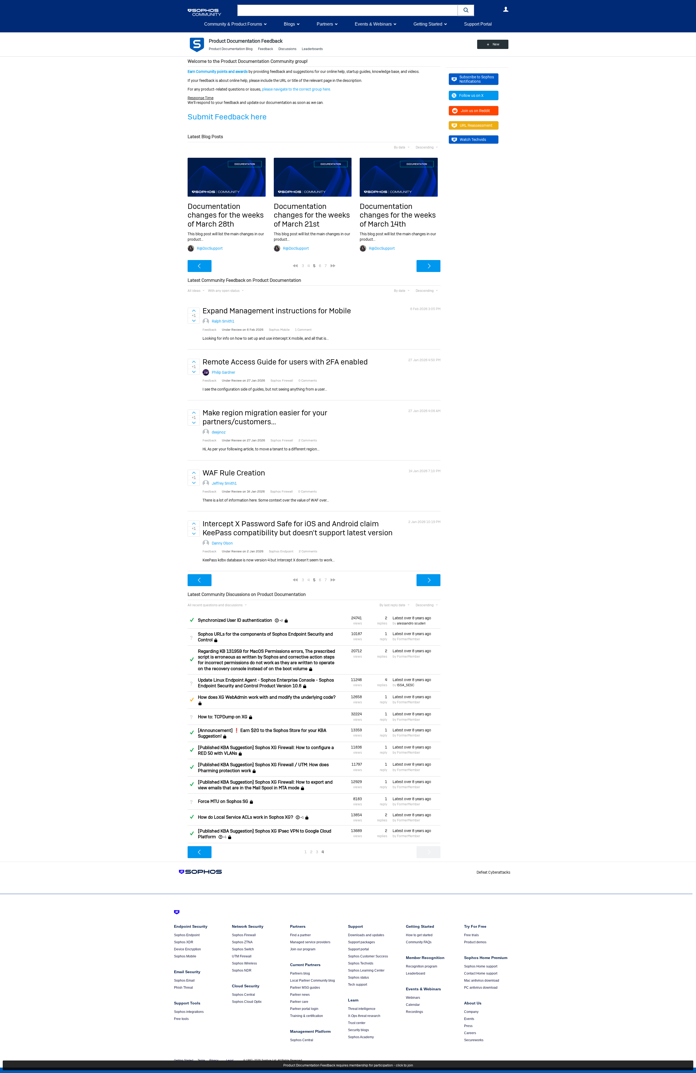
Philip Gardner (223, 372)
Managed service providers (310, 942)
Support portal (358, 949)
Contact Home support (480, 973)
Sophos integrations (189, 1012)
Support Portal (478, 24)
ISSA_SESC (405, 685)
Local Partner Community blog (312, 980)
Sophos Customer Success (368, 956)
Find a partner (300, 935)
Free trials (471, 935)
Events (469, 1019)
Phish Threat (183, 987)
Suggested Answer (192, 699)
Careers (470, 1033)
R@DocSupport (210, 248)
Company (471, 1012)
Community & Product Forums (233, 24)
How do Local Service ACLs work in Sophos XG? (245, 817)
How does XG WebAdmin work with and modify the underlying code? (266, 697)
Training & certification (306, 1016)
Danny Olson (222, 543)
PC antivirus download (481, 987)
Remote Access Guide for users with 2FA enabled (285, 362)
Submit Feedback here (227, 117)
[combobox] (348, 10)
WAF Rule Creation (234, 473)
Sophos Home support (480, 966)
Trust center (356, 1023)
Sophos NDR (241, 970)
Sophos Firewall (244, 935)
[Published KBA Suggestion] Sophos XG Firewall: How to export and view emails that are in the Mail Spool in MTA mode (265, 785)
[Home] (211, 12)
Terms (201, 1060)
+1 (302, 817)
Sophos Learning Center (366, 970)
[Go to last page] (333, 265)
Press (468, 1026)
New (496, 44)
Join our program (302, 949)
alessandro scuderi (411, 623)
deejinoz (219, 432)
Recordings (414, 1012)
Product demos (475, 942)
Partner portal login (304, 1009)
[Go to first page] (295, 265)
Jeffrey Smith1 (224, 483)
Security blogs (358, 1030)
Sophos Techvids (360, 963)
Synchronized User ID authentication (235, 620)
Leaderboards (312, 49)
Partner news (300, 995)
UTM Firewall (241, 956)
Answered (192, 620)
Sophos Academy (361, 1037)
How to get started (419, 935)
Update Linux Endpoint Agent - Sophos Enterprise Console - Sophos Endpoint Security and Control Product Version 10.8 (266, 683)
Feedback (265, 49)
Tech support (357, 985)
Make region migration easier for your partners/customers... (265, 417)
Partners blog (300, 973)
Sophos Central (243, 995)
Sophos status (358, 977)
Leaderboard (415, 973)
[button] (466, 10)
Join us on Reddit (475, 110)
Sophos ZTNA (242, 942)
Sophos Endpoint (187, 935)
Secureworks (473, 1040)
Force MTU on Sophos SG (223, 801)
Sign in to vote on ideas (194, 310)
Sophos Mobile (185, 956)
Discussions (287, 49)
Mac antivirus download (481, 980)
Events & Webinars (373, 24)
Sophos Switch (243, 949)
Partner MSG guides (305, 987)
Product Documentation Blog (231, 49)
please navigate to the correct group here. (296, 89)
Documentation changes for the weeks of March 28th (226, 215)
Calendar (413, 1005)
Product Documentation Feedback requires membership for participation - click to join (348, 1065)
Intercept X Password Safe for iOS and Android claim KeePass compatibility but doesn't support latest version (298, 528)
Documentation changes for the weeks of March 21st (312, 215)
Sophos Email (184, 980)
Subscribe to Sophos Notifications (476, 79)
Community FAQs (418, 942)
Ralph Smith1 (223, 321)
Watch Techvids (473, 139)
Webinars (413, 998)
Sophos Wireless (244, 963)
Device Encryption (187, 949)
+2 (281, 620)
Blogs (289, 24)
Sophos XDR (183, 942)
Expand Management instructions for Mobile (277, 311)
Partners (325, 24)
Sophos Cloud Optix (247, 1002)
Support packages (361, 942)
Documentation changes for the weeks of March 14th (398, 215)
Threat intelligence (361, 1009)
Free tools (181, 1019)
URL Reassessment (476, 125)
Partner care (299, 1002)
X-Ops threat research (364, 1016)
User (505, 9)
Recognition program (421, 966)
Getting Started (428, 24)
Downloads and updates (366, 935)
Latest (412, 618)
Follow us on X (471, 95)
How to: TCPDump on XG (222, 717)
